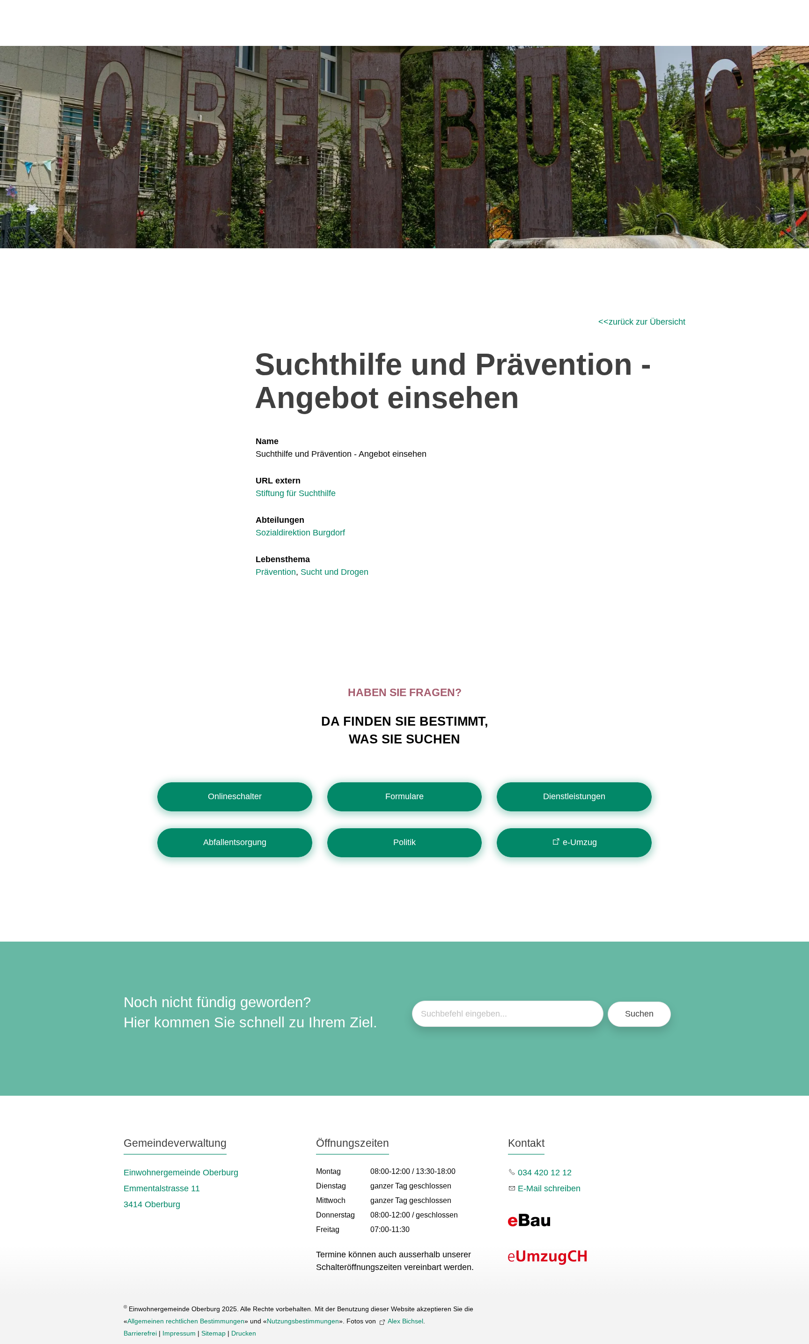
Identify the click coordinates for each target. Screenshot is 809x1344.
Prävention (276, 572)
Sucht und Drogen (334, 572)
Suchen (639, 1013)
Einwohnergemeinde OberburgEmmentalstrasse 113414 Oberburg (181, 1188)
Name (267, 441)
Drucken (243, 1333)
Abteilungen (280, 520)
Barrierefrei (140, 1333)
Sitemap (213, 1333)
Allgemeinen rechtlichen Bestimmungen (185, 1321)
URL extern (278, 480)
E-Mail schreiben (549, 1188)
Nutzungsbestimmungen (303, 1321)
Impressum (179, 1333)
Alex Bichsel (405, 1321)
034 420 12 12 (545, 1172)
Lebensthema (283, 559)
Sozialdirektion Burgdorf (300, 532)
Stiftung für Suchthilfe (296, 493)
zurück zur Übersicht (647, 322)
